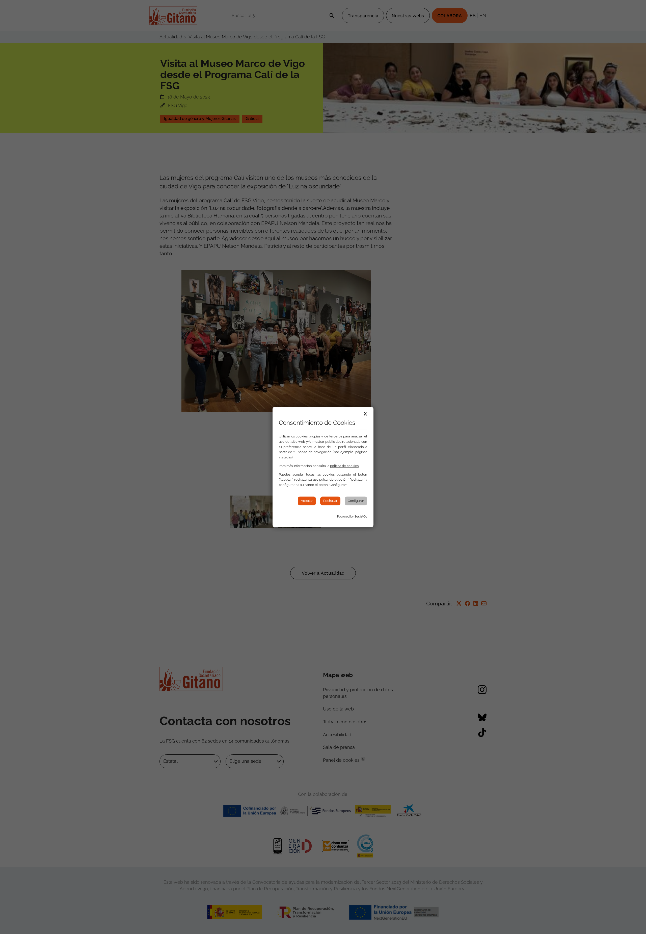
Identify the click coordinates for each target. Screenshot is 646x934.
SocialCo (361, 516)
